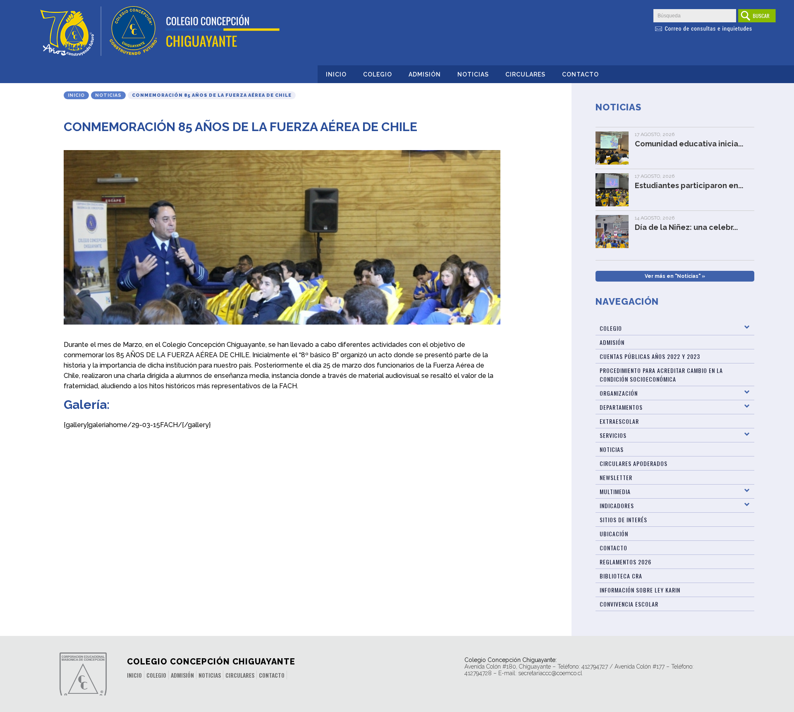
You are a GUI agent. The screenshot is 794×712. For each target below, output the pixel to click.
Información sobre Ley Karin (640, 589)
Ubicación (614, 533)
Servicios (613, 435)
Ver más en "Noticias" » (675, 276)
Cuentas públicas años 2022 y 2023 (650, 356)
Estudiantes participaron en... (689, 185)
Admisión (425, 74)
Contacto (580, 74)
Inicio (336, 74)
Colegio (377, 74)
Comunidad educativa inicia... (689, 143)
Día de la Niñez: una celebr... (686, 227)
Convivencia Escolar (629, 604)
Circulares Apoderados (633, 463)
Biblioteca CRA (621, 575)
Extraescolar (619, 421)
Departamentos (621, 407)
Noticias (473, 74)
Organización (619, 393)
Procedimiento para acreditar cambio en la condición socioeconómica (661, 374)
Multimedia (615, 491)
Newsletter (616, 477)
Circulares (525, 74)
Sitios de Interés (623, 519)
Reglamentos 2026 (625, 561)
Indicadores (617, 505)
